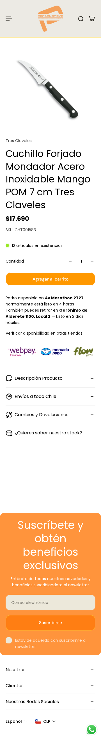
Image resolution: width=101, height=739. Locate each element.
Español (14, 721)
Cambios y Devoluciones (41, 414)
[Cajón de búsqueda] (80, 19)
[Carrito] (92, 19)
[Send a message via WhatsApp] (91, 729)
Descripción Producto (39, 378)
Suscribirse (50, 623)
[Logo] (50, 18)
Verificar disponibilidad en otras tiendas (44, 333)
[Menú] (9, 19)
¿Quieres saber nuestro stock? (48, 433)
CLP (46, 721)
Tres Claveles (19, 140)
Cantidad (15, 261)
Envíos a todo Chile (35, 396)
